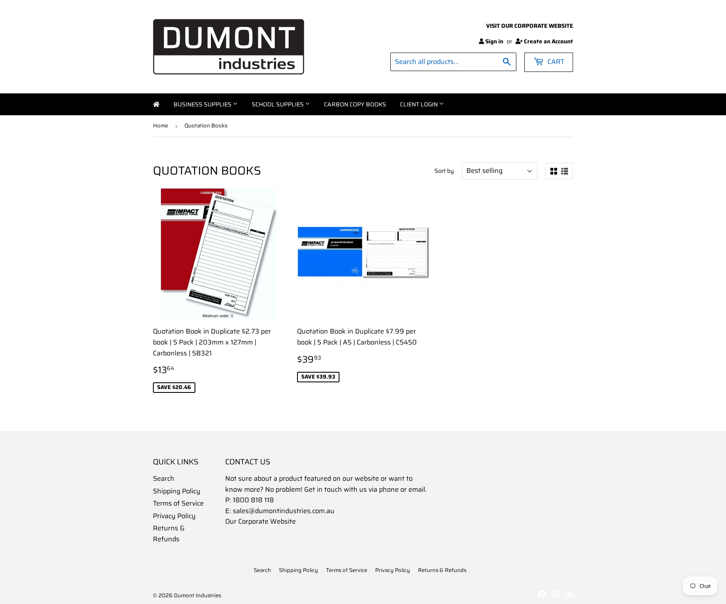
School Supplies (278, 104)
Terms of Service (178, 503)
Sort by (444, 170)
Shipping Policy (176, 491)
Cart (555, 61)
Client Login (419, 104)
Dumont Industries (197, 595)
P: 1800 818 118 (249, 500)
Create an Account (548, 41)
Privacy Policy (174, 516)
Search (163, 478)
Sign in (494, 41)
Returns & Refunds (169, 533)
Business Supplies (203, 104)
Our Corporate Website (260, 521)
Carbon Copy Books (355, 104)
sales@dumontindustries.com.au (283, 511)
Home (156, 104)
